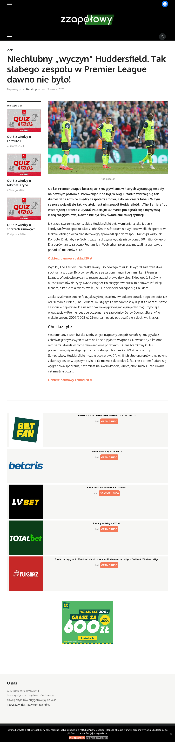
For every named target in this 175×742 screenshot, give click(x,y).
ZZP (10, 50)
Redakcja (31, 89)
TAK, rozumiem (77, 737)
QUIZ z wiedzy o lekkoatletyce (19, 183)
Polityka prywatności (97, 737)
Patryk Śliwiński (16, 704)
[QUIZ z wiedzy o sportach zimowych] (24, 210)
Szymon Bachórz (38, 704)
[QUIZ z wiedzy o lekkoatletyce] (24, 166)
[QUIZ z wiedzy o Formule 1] (24, 122)
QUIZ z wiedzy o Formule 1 (19, 139)
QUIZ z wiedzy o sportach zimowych (21, 227)
